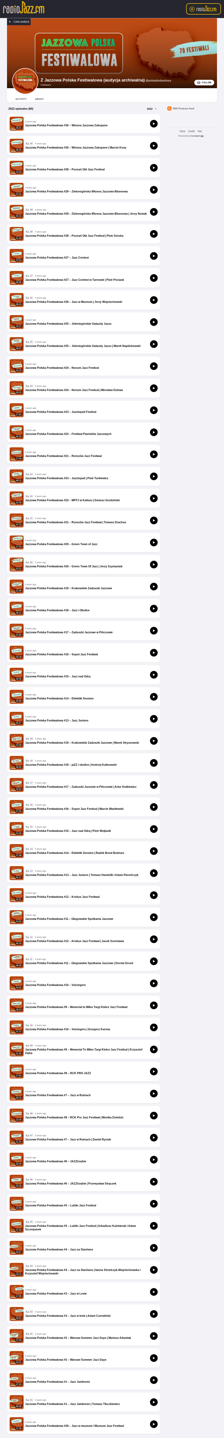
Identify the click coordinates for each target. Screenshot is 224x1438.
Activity (21, 99)
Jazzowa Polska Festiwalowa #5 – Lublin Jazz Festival (60, 1205)
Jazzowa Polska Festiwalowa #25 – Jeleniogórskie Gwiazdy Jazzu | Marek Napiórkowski (83, 345)
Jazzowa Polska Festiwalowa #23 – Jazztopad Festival (60, 411)
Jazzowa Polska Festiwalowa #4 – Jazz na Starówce (59, 1249)
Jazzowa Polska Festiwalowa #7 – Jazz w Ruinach (58, 1095)
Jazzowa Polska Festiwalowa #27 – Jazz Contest (57, 257)
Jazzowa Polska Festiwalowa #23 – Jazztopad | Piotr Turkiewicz (66, 478)
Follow (206, 82)
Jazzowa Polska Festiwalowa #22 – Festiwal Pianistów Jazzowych (68, 433)
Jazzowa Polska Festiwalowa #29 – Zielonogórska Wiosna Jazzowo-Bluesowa (76, 191)
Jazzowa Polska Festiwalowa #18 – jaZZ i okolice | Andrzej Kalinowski (71, 764)
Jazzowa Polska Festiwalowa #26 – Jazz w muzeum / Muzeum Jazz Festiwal (74, 1425)
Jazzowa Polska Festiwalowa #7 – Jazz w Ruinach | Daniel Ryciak (68, 1139)
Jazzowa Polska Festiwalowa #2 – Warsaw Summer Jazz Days (65, 1359)
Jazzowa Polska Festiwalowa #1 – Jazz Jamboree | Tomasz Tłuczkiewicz (72, 1403)
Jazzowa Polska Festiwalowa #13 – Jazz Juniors (56, 720)
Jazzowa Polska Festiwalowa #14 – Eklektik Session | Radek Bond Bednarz (74, 852)
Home (182, 131)
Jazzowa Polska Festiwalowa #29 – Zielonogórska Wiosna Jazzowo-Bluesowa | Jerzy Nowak (86, 213)
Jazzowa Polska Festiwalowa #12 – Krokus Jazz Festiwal (62, 896)
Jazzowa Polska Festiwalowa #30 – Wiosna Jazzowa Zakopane (66, 125)
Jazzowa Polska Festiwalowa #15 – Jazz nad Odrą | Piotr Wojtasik (68, 830)
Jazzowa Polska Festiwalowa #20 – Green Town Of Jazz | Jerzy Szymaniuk (73, 566)
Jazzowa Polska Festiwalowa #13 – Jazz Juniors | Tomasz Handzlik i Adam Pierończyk (81, 874)
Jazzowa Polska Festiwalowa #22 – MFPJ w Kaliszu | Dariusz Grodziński (72, 500)
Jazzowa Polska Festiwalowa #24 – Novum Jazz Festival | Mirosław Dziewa (74, 390)
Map (200, 131)
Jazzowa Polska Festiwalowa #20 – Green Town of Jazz (61, 544)
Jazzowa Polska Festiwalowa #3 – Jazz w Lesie (56, 1293)
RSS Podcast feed (183, 108)
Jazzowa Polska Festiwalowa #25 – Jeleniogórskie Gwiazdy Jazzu (68, 323)
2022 (150, 108)
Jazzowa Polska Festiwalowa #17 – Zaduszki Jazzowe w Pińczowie (69, 632)
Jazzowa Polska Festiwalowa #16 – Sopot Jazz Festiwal (61, 654)
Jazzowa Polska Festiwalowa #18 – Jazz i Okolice (57, 610)
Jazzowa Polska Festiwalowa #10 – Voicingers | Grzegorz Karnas (67, 1029)
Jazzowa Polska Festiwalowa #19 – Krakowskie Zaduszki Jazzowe (68, 588)
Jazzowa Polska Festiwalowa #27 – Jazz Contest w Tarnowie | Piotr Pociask (74, 279)
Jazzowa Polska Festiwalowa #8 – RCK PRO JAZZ (58, 1073)
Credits (191, 131)
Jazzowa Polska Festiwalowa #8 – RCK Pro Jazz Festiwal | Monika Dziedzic (74, 1117)
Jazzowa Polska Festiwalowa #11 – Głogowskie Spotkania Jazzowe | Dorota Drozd (79, 963)
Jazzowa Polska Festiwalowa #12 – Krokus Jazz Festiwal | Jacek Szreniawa (74, 941)
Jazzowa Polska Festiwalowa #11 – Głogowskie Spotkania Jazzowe (69, 918)
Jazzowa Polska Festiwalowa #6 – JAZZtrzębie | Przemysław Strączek (70, 1183)
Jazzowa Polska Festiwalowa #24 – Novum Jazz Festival (62, 367)
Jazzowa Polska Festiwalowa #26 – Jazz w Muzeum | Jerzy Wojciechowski (73, 301)
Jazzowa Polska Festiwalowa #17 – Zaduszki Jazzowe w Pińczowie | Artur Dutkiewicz (80, 786)
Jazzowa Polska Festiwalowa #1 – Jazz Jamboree (57, 1381)
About (39, 99)
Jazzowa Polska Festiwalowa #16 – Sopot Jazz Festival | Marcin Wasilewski (74, 808)
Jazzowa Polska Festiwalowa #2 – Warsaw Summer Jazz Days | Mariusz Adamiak (78, 1337)
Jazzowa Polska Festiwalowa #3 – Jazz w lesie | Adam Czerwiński (68, 1315)
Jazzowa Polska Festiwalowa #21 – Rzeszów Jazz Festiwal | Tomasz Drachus (75, 522)
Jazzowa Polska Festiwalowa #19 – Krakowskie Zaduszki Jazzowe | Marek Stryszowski (82, 742)
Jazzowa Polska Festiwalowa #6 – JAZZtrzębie (55, 1161)
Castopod (195, 136)
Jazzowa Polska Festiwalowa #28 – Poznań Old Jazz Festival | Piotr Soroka (74, 235)
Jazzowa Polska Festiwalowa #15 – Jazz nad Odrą (57, 676)
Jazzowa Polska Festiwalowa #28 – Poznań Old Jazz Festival (65, 169)
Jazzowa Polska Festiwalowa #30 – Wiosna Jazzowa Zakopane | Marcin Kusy (75, 147)
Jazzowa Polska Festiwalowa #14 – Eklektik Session (59, 698)
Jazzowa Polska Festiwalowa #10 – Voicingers (55, 985)
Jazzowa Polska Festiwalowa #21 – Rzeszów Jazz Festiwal (63, 455)
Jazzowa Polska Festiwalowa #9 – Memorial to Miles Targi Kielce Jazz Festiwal (76, 1007)
